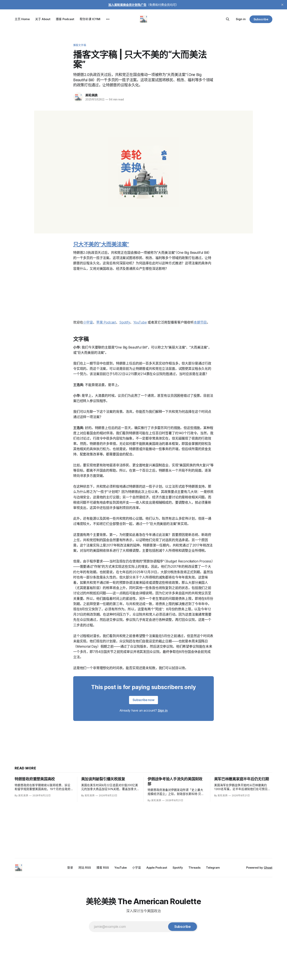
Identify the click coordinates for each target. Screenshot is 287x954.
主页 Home (22, 19)
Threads (194, 867)
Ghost (268, 867)
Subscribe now (143, 700)
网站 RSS (84, 867)
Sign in (241, 19)
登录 (70, 867)
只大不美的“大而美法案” (101, 244)
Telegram (213, 867)
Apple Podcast (156, 867)
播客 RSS (102, 867)
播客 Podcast (65, 19)
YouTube (140, 322)
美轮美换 (91, 95)
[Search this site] (228, 19)
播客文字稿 (79, 44)
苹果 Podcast (106, 322)
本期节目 (200, 322)
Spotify (124, 322)
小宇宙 (88, 322)
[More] (108, 19)
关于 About (42, 19)
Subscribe (261, 19)
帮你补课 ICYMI (90, 19)
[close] (282, 5)
